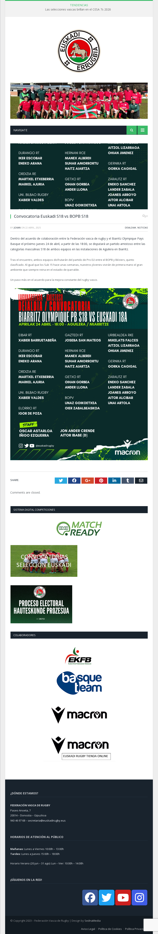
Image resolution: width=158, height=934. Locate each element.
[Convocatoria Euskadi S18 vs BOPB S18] (79, 176)
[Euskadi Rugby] (79, 50)
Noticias (142, 227)
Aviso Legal (88, 929)
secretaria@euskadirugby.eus (47, 820)
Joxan (17, 227)
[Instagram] (139, 897)
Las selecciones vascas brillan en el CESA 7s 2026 (78, 9)
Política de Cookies (110, 929)
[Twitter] (106, 897)
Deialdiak (130, 227)
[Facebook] (90, 897)
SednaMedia (93, 920)
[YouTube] (123, 897)
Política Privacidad (136, 929)
